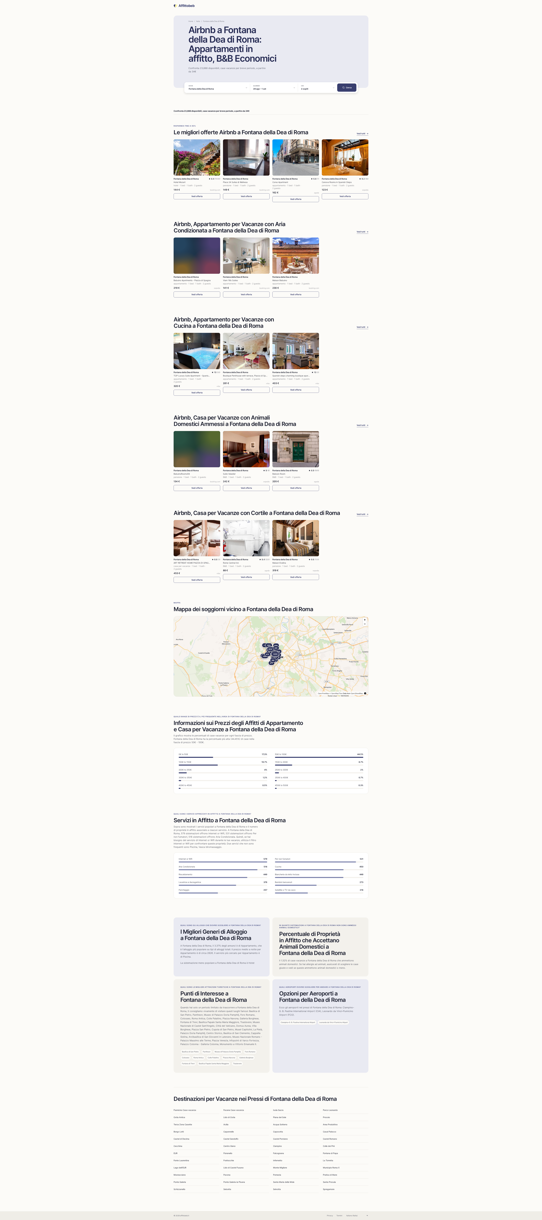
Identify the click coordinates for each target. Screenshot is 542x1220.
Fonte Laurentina (181, 1160)
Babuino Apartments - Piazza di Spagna (192, 280)
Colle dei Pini (329, 1146)
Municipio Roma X (331, 1167)
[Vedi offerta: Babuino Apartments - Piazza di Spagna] (197, 256)
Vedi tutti (362, 133)
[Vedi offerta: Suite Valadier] (246, 449)
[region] (271, 656)
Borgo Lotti (179, 1131)
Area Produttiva (330, 1124)
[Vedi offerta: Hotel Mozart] (197, 157)
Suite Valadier (229, 474)
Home (190, 21)
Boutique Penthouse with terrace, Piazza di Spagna (246, 375)
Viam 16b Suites (230, 280)
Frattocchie (228, 1160)
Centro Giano (229, 1146)
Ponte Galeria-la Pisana (234, 1182)
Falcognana (278, 1153)
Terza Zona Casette (183, 1124)
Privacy (330, 1215)
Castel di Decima (181, 1139)
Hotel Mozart (179, 182)
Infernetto (277, 1160)
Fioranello (227, 1153)
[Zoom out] (365, 624)
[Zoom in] (365, 620)
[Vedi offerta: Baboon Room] (295, 449)
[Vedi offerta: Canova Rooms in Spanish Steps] (345, 157)
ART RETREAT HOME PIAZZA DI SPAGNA (192, 563)
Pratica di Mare (330, 1175)
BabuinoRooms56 (182, 474)
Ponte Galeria (180, 1182)
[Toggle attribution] (365, 693)
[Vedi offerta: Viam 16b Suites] (246, 256)
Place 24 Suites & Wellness (235, 182)
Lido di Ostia (229, 1117)
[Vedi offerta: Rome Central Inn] (246, 538)
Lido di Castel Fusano (233, 1167)
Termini (339, 1215)
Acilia (225, 1124)
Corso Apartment (280, 182)
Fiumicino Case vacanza (185, 1110)
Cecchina (178, 1146)
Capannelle (228, 1131)
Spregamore (328, 1189)
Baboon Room (278, 474)
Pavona (226, 1175)
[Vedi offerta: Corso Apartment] (295, 157)
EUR (175, 1153)
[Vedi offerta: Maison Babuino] (295, 256)
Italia (198, 21)
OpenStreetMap (357, 693)
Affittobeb (186, 6)
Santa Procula (329, 1182)
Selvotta (277, 1189)
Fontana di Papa (330, 1153)
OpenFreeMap (323, 693)
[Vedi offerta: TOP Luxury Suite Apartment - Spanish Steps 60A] (197, 351)
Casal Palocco (329, 1131)
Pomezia (277, 1175)
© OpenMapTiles (335, 693)
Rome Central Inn (231, 563)
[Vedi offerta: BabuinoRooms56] (197, 449)
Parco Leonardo (330, 1110)
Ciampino (277, 1146)
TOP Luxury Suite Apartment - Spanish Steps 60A (197, 375)
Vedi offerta (197, 196)
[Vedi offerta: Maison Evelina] (295, 538)
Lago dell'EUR (180, 1167)
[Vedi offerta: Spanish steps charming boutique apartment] (295, 351)
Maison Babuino (279, 280)
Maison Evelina (279, 563)
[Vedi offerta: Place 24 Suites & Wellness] (246, 157)
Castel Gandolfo (230, 1139)
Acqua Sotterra (280, 1124)
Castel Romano (330, 1139)
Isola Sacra (278, 1110)
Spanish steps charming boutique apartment (292, 375)
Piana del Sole (279, 1117)
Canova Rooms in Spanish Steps (337, 182)
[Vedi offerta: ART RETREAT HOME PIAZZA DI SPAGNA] (197, 538)
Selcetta (227, 1189)
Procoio (326, 1117)
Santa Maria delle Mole (283, 1182)
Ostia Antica (179, 1117)
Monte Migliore (280, 1167)
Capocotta (278, 1131)
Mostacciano (180, 1175)
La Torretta (328, 1160)
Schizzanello (179, 1189)
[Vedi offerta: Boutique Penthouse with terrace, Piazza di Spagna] (246, 351)
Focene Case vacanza (233, 1110)
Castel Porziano (280, 1139)
